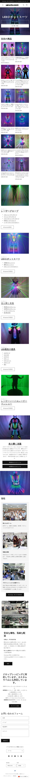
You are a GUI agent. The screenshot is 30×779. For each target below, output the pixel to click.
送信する (5, 740)
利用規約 (14, 775)
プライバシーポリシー (7, 775)
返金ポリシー (22, 773)
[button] (2, 5)
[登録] (22, 750)
